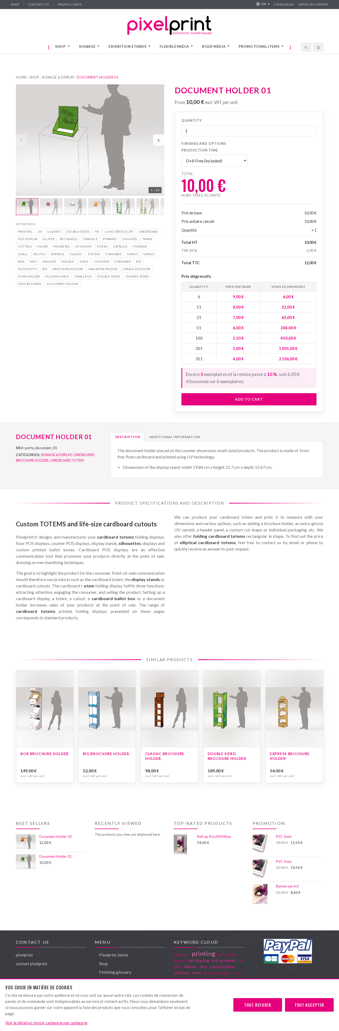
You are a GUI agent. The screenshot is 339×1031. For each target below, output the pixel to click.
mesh (196, 972)
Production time (199, 150)
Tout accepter (309, 1005)
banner (190, 966)
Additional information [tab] (175, 437)
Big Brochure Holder (106, 753)
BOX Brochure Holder (44, 753)
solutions (182, 972)
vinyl (203, 966)
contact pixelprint (31, 963)
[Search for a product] (306, 47)
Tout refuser (257, 1005)
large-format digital (217, 973)
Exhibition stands (130, 46)
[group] (90, 149)
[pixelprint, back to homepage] (169, 25)
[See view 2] (51, 206)
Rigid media (216, 46)
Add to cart (249, 399)
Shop (15, 4)
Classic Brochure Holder (164, 756)
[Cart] (318, 47)
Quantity (191, 121)
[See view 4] (99, 206)
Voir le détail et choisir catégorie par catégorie (46, 1022)
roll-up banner (224, 960)
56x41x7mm (181, 954)
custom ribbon (222, 966)
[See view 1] (27, 206)
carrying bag (198, 960)
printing (203, 953)
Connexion (284, 4)
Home (21, 77)
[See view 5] (123, 206)
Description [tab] (127, 437)
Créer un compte (313, 4)
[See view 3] (75, 206)
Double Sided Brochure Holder (227, 756)
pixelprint (24, 954)
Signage (89, 46)
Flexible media (176, 46)
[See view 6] (147, 206)
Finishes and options (203, 144)
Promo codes (70, 4)
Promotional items (261, 46)
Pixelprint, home (113, 954)
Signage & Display (58, 77)
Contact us (38, 4)
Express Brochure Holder (290, 756)
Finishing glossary (115, 972)
